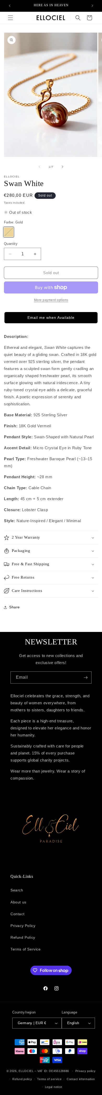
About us (18, 902)
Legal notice (53, 1086)
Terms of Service (25, 949)
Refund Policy (22, 937)
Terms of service (49, 1079)
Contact (17, 914)
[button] (10, 18)
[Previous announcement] (9, 5)
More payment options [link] (51, 300)
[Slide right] (62, 166)
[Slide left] (39, 166)
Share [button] (14, 607)
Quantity (11, 244)
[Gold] (8, 232)
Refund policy (22, 1079)
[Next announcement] (92, 5)
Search (16, 890)
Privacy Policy (22, 926)
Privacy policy (85, 1071)
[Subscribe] (85, 677)
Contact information (81, 1079)
